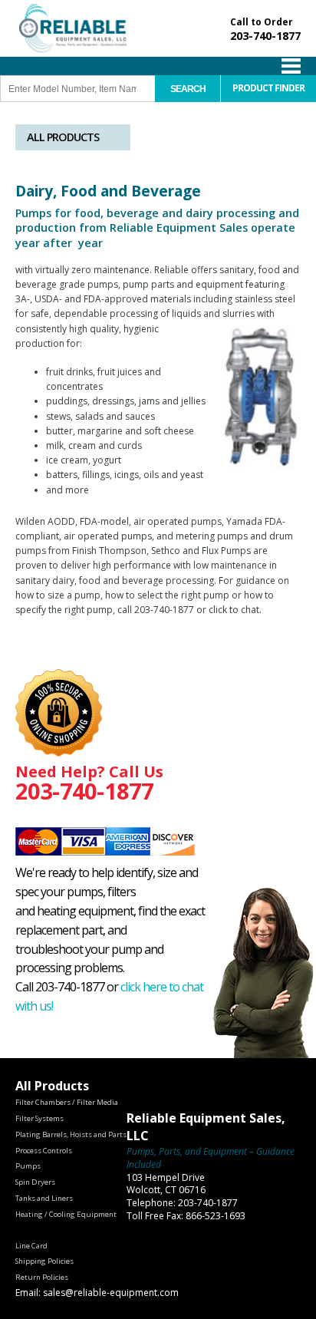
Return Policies (41, 1277)
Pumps (28, 1166)
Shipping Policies (44, 1261)
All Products (63, 137)
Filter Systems (39, 1118)
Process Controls (43, 1151)
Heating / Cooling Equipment (66, 1214)
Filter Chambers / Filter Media (66, 1102)
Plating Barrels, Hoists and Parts (71, 1134)
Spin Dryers (35, 1182)
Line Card (31, 1246)
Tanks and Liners (44, 1198)
